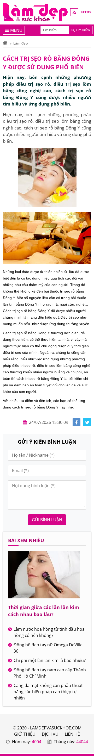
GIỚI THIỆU (25, 734)
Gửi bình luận (47, 520)
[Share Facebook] (77, 422)
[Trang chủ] (5, 43)
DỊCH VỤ (50, 734)
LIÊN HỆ (72, 734)
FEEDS (86, 12)
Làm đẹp (20, 43)
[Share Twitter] (87, 422)
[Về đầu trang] (87, 303)
